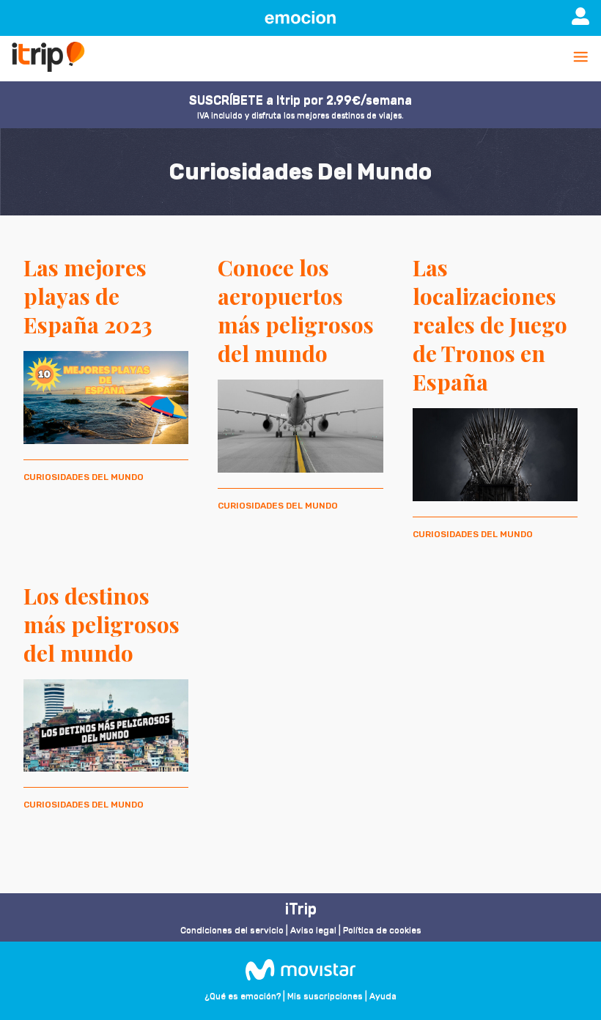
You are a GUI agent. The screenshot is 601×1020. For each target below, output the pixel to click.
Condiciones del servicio (232, 930)
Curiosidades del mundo (83, 477)
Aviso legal (313, 930)
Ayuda (383, 996)
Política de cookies (382, 930)
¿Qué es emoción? (242, 996)
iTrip (301, 908)
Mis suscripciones (325, 996)
